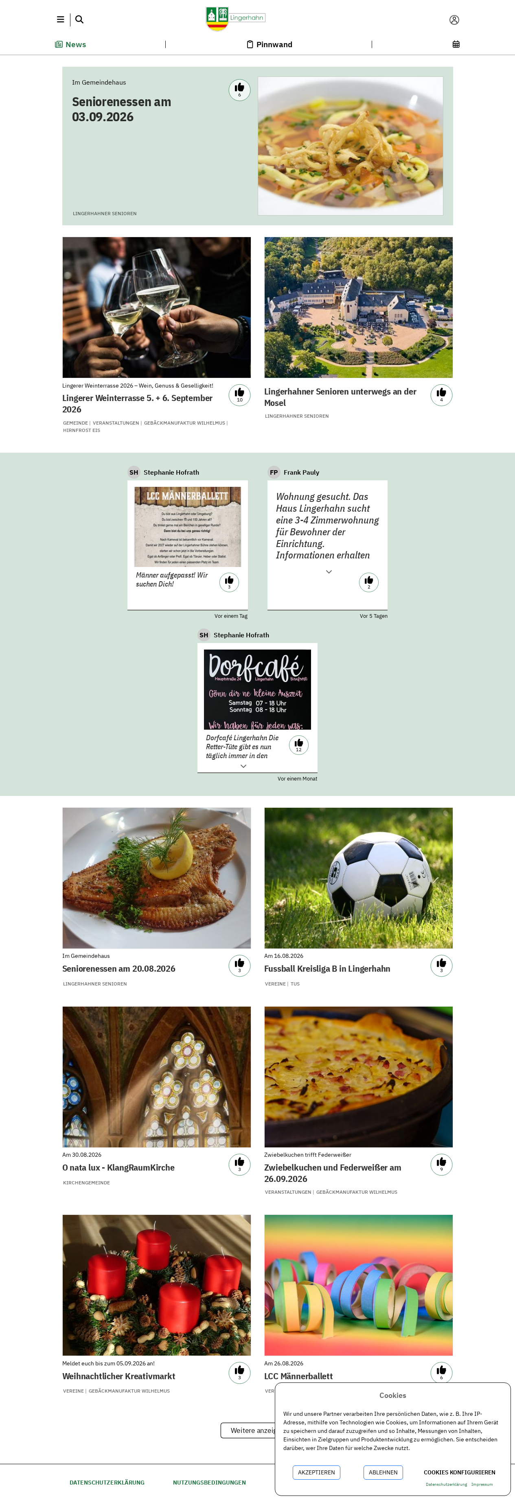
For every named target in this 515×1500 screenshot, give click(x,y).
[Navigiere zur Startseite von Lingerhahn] (257, 20)
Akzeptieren (316, 1472)
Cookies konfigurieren (459, 1472)
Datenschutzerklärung (107, 1482)
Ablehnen (383, 1472)
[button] (61, 20)
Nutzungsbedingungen (209, 1482)
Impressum (482, 1484)
